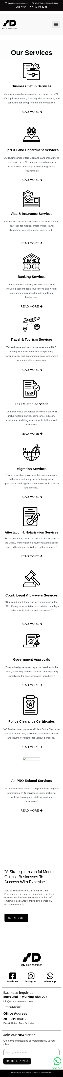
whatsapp (50, 981)
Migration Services (31, 469)
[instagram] (31, 976)
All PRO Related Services (31, 781)
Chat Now (57, 1068)
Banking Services (32, 277)
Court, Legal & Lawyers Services (31, 595)
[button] (56, 24)
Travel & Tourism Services (32, 339)
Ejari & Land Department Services (32, 150)
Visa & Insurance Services (31, 214)
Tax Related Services (31, 404)
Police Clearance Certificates (31, 721)
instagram (31, 981)
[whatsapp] (50, 976)
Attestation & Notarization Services (31, 532)
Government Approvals (31, 659)
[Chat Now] (57, 1061)
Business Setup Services (31, 86)
